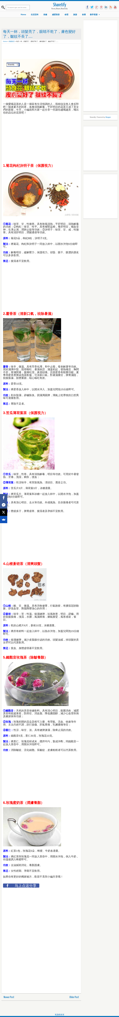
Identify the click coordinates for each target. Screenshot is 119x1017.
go (96, 7)
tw (92, 7)
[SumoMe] (3, 519)
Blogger (108, 117)
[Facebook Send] (3, 505)
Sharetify (59, 5)
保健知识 (12, 41)
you (115, 7)
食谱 (84, 14)
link (106, 7)
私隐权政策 (59, 1014)
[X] (3, 512)
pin (101, 7)
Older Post (74, 997)
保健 (45, 14)
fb (87, 7)
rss (110, 7)
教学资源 (94, 14)
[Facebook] (3, 497)
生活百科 (34, 14)
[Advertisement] (56, 51)
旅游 (75, 14)
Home (23, 14)
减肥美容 (56, 14)
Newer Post (9, 997)
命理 (66, 14)
